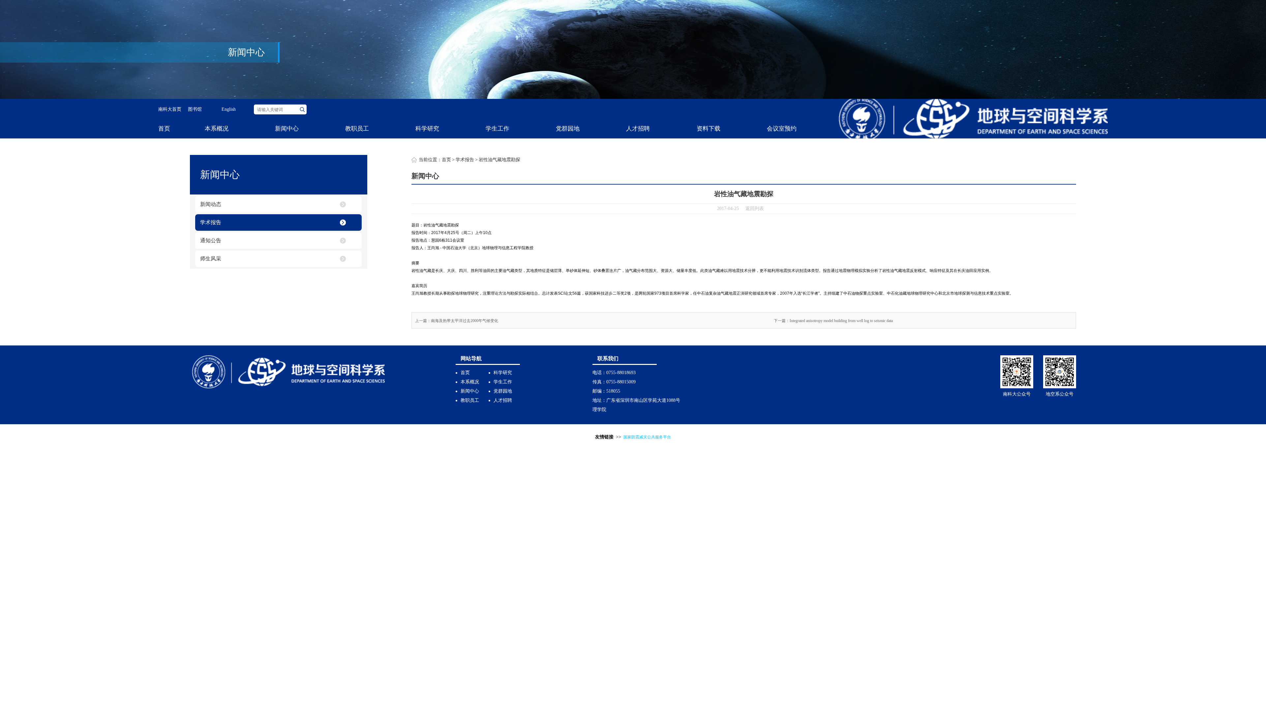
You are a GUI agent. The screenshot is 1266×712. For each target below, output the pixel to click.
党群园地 (568, 128)
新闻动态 (210, 204)
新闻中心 (287, 128)
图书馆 (195, 109)
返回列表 (754, 208)
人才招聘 (638, 128)
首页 (164, 128)
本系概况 (216, 128)
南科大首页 (169, 109)
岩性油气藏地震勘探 (499, 159)
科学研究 (427, 128)
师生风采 (210, 258)
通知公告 (210, 240)
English (229, 109)
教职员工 (357, 128)
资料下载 (708, 128)
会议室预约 (782, 128)
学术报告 (210, 222)
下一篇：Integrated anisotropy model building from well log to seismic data (833, 320)
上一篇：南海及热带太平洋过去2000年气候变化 (456, 320)
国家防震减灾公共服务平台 (647, 437)
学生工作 (497, 128)
